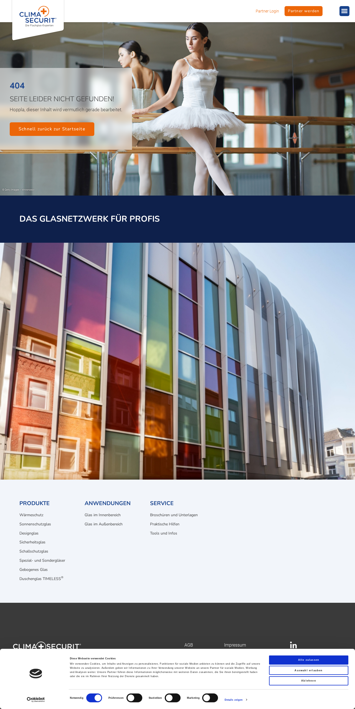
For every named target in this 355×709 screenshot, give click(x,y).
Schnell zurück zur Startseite (52, 129)
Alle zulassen (309, 660)
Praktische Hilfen (164, 524)
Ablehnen (308, 680)
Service (162, 503)
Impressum (235, 645)
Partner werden (304, 11)
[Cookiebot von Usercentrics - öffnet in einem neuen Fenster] (36, 699)
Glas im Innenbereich (103, 515)
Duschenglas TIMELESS (41, 578)
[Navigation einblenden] (344, 11)
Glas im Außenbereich (104, 524)
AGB (188, 645)
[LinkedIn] (293, 646)
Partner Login (267, 11)
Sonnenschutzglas (35, 524)
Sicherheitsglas (32, 542)
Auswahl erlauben (309, 670)
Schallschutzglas (33, 551)
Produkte (34, 503)
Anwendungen (108, 503)
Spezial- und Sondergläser (42, 560)
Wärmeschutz (31, 515)
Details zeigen (234, 699)
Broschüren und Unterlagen (174, 515)
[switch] (134, 697)
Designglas (29, 533)
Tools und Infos (163, 533)
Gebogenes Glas (33, 569)
